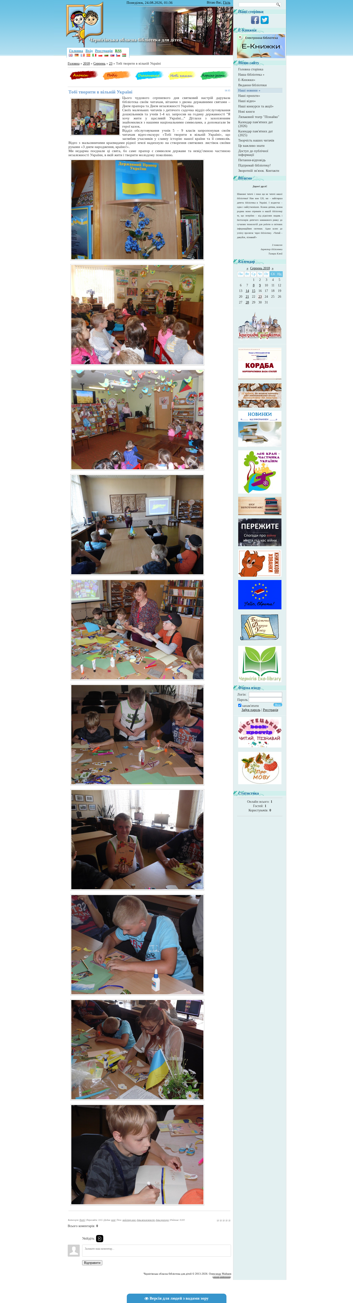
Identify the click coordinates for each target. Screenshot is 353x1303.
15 (253, 291)
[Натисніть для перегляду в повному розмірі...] (137, 261)
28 (247, 302)
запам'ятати (250, 706)
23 (110, 63)
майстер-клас (129, 1220)
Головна (73, 63)
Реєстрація (270, 710)
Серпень (99, 63)
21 (247, 296)
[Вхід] (99, 1238)
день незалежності (146, 1220)
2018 (86, 63)
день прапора (162, 1220)
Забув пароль (251, 710)
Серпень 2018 (260, 268)
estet (113, 1220)
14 (247, 291)
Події (82, 1220)
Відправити (92, 1263)
